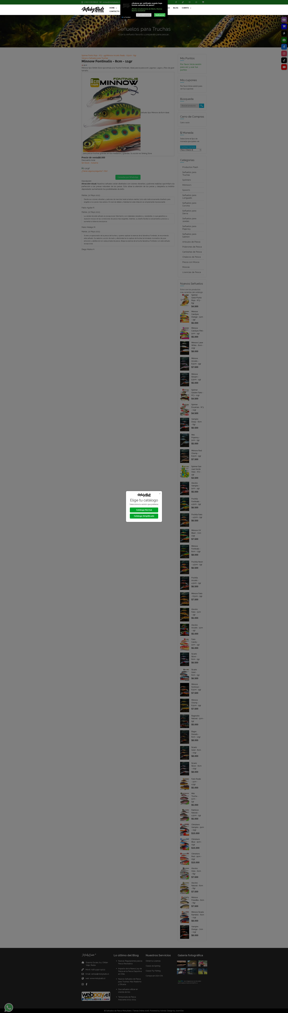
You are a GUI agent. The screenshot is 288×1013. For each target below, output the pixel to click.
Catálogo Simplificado (144, 516)
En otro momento (143, 15)
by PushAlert (127, 17)
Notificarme (159, 15)
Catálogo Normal (144, 510)
